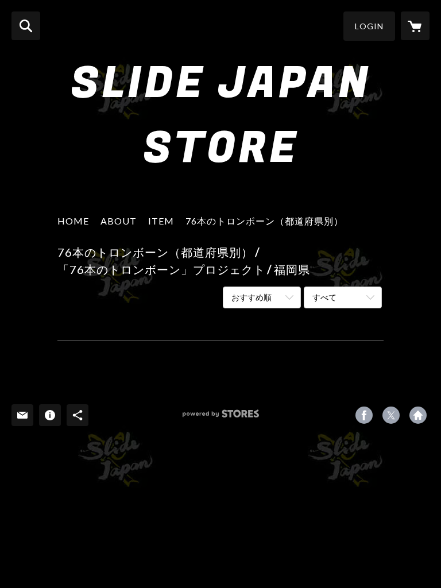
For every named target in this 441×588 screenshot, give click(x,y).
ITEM (161, 220)
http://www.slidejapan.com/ (418, 415)
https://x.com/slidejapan (391, 415)
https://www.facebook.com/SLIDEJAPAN (364, 415)
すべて (324, 297)
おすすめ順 (251, 297)
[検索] (25, 25)
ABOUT (118, 220)
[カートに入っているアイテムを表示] (415, 25)
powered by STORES (221, 417)
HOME (73, 220)
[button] (369, 26)
